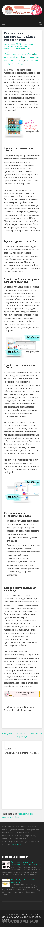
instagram (8, 49)
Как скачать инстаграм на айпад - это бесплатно (21, 36)
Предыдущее (35, 733)
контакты (16, 844)
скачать (26, 46)
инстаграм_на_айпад (13, 46)
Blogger (6, 919)
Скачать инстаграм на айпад (19, 54)
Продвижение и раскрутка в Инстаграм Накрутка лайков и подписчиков (21, 916)
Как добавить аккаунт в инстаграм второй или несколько (26, 863)
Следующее (8, 733)
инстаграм (29, 44)
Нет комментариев (23, 49)
